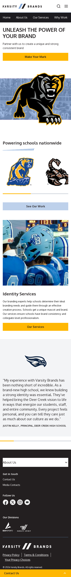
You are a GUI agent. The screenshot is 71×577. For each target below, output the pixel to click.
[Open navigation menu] (65, 6)
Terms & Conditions (36, 555)
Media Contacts (11, 484)
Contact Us (9, 479)
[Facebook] (5, 502)
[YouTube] (27, 502)
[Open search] (58, 6)
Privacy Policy (11, 555)
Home (7, 17)
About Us (21, 17)
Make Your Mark (35, 57)
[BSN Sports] (8, 527)
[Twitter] (12, 502)
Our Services (41, 17)
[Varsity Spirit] (24, 528)
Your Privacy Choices (17, 559)
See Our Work (35, 206)
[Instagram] (20, 502)
